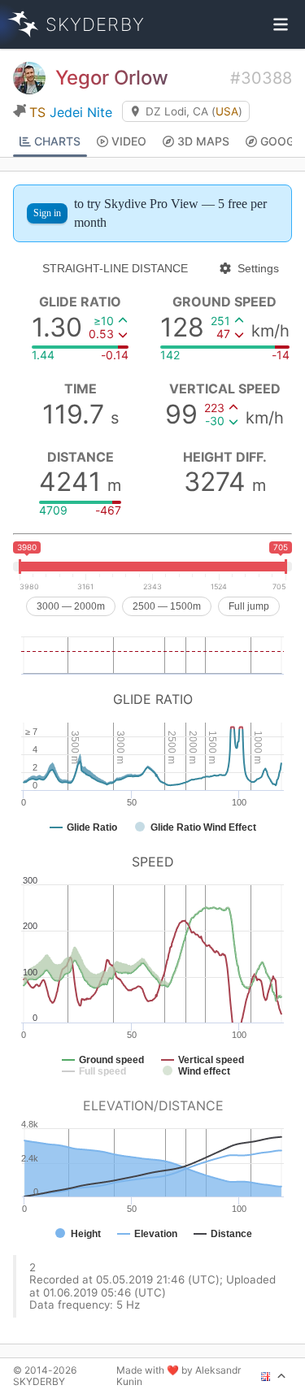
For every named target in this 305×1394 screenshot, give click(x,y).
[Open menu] (280, 24)
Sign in (47, 213)
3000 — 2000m (71, 606)
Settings (258, 268)
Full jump (249, 606)
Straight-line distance (115, 268)
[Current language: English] (273, 1376)
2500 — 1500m (167, 606)
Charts (57, 141)
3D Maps (203, 141)
